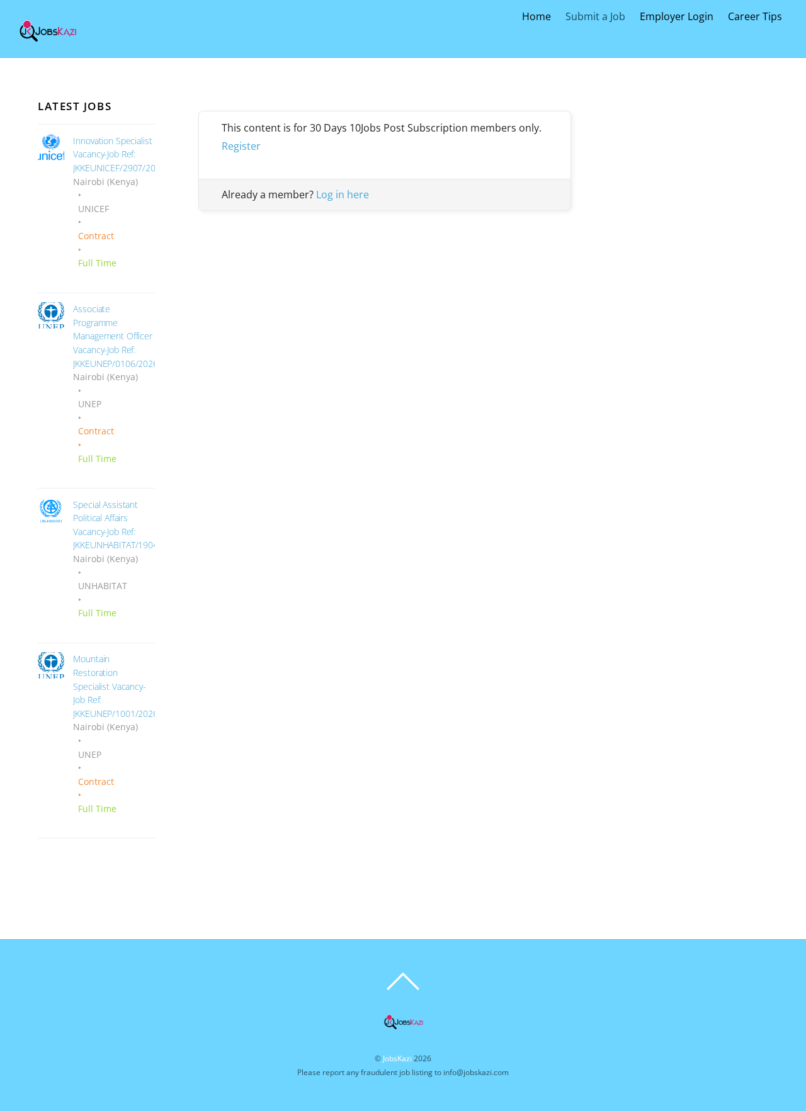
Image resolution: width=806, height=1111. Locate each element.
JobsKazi (397, 1058)
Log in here (342, 194)
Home (536, 16)
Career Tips (755, 16)
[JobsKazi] (47, 45)
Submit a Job (595, 16)
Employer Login (676, 16)
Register (241, 146)
